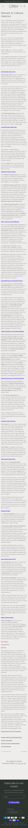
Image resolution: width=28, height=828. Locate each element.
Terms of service (23, 824)
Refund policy (8, 824)
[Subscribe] (23, 797)
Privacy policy (16, 824)
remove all (22, 763)
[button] (3, 6)
